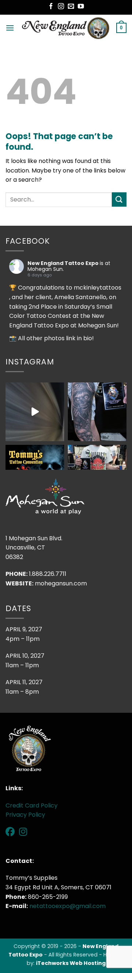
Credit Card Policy (32, 805)
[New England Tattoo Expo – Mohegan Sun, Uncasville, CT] (65, 28)
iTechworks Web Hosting (71, 963)
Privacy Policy (25, 814)
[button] (10, 28)
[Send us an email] (71, 6)
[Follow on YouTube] (81, 6)
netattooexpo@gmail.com (67, 906)
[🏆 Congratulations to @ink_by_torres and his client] (97, 411)
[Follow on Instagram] (61, 6)
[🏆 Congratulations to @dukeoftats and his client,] (35, 411)
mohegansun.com (61, 583)
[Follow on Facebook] (51, 6)
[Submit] (119, 199)
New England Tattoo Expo (63, 263)
